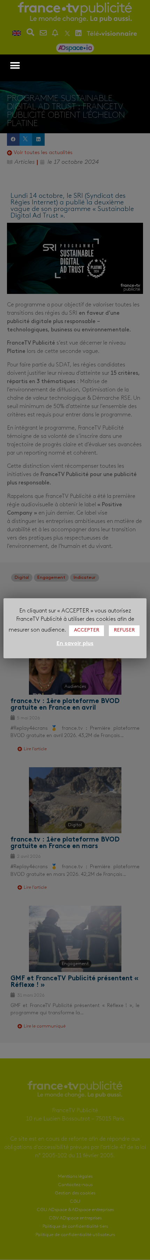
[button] (15, 66)
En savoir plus (75, 643)
